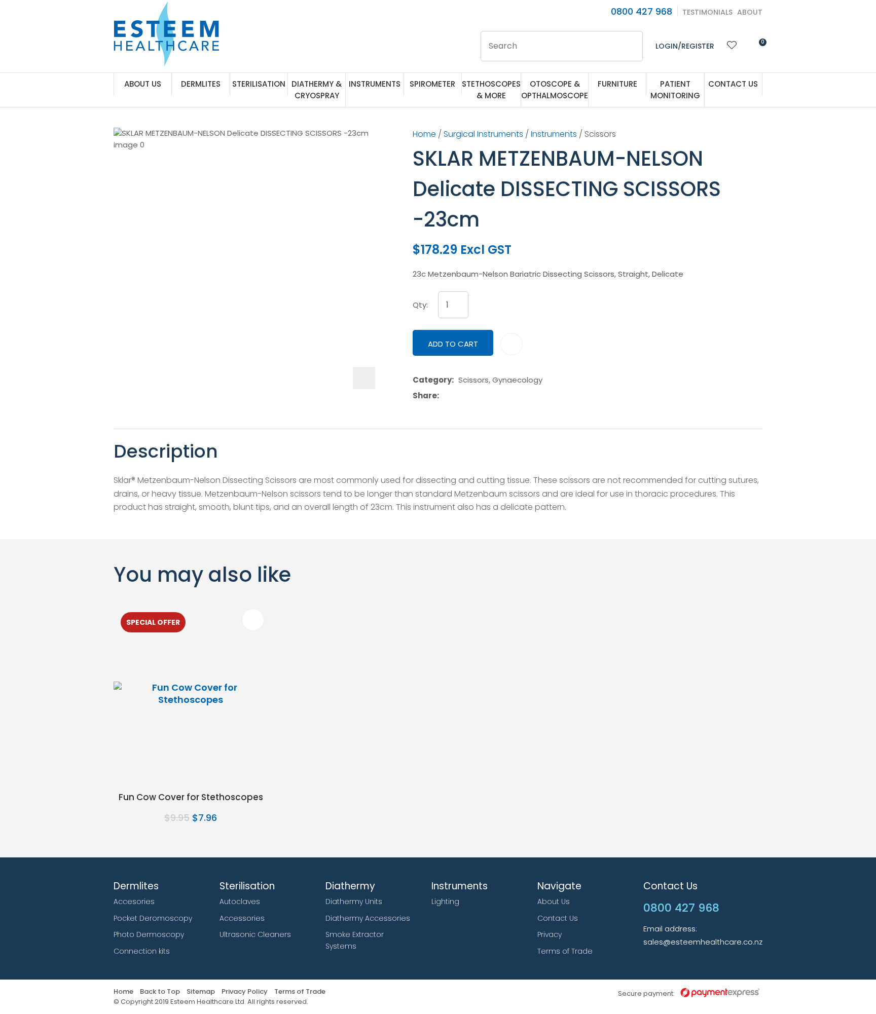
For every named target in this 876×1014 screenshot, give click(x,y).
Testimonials (707, 12)
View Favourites (732, 46)
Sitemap (201, 992)
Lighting (445, 901)
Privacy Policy (245, 992)
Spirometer (432, 84)
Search (630, 46)
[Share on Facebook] (445, 395)
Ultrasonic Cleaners (255, 934)
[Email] (475, 395)
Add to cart (453, 344)
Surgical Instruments (483, 134)
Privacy (549, 934)
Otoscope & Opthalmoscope (554, 90)
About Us (142, 84)
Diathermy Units (353, 901)
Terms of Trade (565, 951)
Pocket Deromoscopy (153, 918)
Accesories (134, 901)
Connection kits (142, 951)
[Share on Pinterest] (490, 396)
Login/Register (684, 46)
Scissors (600, 134)
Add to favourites (253, 620)
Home (424, 134)
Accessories (242, 918)
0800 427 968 (641, 11)
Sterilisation (258, 84)
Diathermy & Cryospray (316, 90)
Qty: (420, 305)
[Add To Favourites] (511, 344)
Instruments (374, 84)
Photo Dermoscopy (149, 934)
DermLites (201, 84)
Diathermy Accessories (367, 918)
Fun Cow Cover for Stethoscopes (191, 797)
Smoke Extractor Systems (354, 940)
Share (425, 396)
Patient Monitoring (675, 90)
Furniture (617, 84)
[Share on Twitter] (459, 395)
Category (432, 380)
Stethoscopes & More (491, 90)
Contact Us (733, 84)
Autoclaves (240, 901)
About (749, 12)
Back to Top (160, 992)
